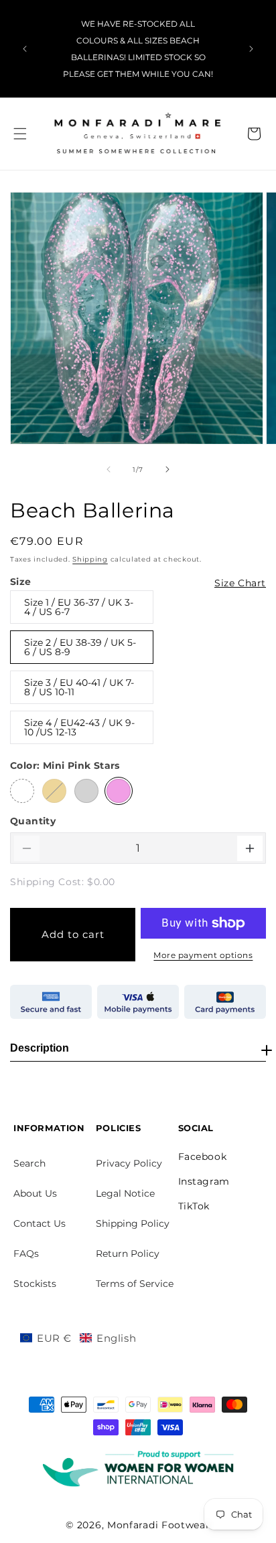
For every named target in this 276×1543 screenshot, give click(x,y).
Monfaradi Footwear (158, 1525)
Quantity (33, 821)
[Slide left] (108, 469)
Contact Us (39, 1223)
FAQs (26, 1254)
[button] (20, 133)
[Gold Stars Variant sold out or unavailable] (54, 791)
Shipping (90, 559)
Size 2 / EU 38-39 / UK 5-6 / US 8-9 (80, 647)
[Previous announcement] (25, 49)
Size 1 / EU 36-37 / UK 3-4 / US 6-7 (78, 607)
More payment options (203, 955)
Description (39, 1048)
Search (29, 1163)
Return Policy (127, 1254)
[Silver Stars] (86, 791)
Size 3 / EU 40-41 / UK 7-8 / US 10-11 (79, 687)
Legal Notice (125, 1193)
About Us (35, 1193)
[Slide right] (167, 469)
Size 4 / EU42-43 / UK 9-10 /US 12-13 (79, 727)
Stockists (34, 1284)
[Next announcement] (251, 49)
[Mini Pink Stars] (119, 791)
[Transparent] (22, 791)
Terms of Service (135, 1284)
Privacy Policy (129, 1163)
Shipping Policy (132, 1223)
